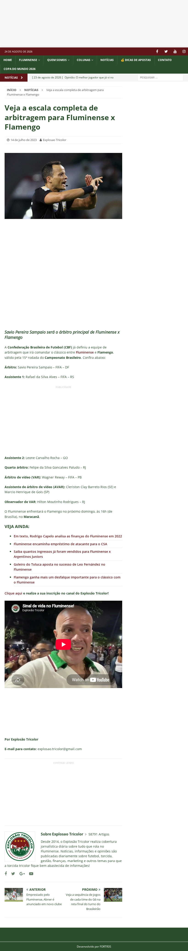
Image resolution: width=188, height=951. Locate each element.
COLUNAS (83, 60)
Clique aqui (13, 593)
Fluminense (28, 60)
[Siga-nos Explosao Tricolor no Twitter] (11, 873)
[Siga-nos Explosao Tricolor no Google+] (20, 873)
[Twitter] (166, 51)
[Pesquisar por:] (160, 77)
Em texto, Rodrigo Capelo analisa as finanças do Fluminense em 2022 (68, 536)
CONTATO (165, 60)
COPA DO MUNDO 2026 (20, 69)
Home (7, 60)
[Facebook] (157, 51)
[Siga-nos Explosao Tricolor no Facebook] (6, 873)
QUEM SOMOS (57, 60)
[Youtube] (175, 51)
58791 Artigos (98, 834)
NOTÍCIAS (107, 60)
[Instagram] (184, 51)
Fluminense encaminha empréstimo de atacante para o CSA (60, 544)
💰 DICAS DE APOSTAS (136, 60)
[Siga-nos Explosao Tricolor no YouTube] (29, 873)
